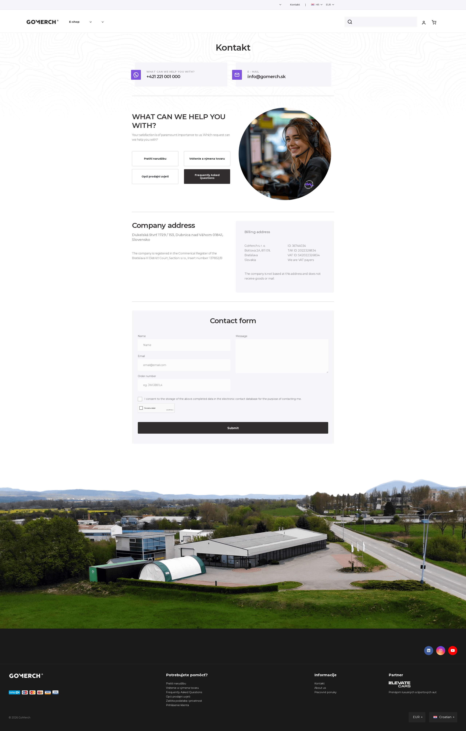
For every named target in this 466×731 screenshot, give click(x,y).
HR (317, 4)
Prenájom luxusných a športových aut (413, 692)
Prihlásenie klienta (177, 705)
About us (320, 688)
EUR (328, 4)
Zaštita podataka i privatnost (184, 700)
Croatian (445, 717)
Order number (147, 376)
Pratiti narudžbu (155, 158)
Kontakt (295, 4)
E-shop (74, 21)
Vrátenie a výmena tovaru (207, 158)
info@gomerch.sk (266, 76)
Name (142, 336)
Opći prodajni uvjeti (155, 176)
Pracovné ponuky (325, 692)
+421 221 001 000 (163, 76)
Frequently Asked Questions (207, 176)
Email (141, 356)
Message (241, 336)
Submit (233, 428)
